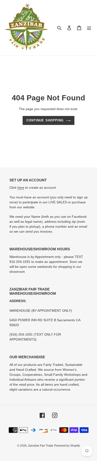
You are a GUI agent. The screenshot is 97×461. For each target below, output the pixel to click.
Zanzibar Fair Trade (40, 445)
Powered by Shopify (67, 445)
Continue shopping (45, 120)
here (20, 187)
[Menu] (89, 28)
